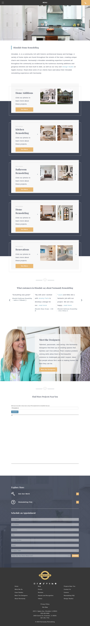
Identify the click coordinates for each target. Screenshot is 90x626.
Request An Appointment (85, 2)
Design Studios (68, 598)
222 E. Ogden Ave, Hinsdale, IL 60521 (45, 611)
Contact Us (67, 589)
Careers (66, 592)
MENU (45, 2)
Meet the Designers (48, 369)
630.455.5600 (45, 613)
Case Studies (19, 592)
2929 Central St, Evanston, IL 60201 (45, 615)
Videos (40, 598)
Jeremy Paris (21, 298)
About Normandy (20, 598)
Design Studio (67, 67)
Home (16, 586)
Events (40, 589)
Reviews (40, 592)
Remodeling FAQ (69, 595)
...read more (19, 305)
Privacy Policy (45, 604)
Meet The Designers (21, 595)
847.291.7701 (45, 618)
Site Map (45, 607)
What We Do (19, 589)
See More (24, 109)
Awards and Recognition (45, 595)
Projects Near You (69, 586)
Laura (38, 295)
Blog (39, 586)
